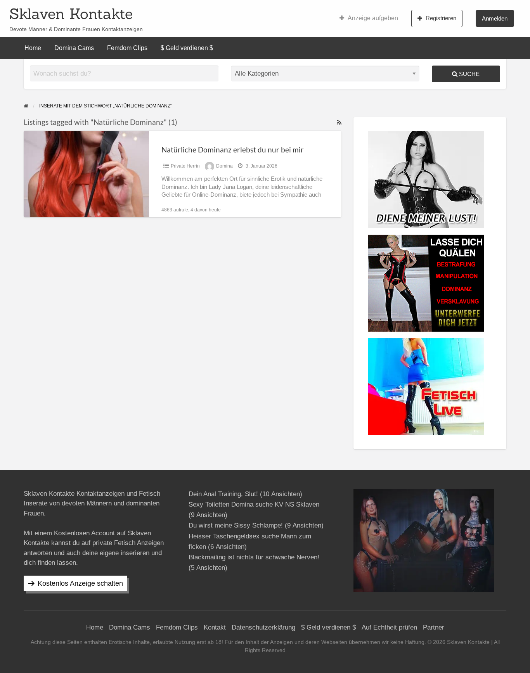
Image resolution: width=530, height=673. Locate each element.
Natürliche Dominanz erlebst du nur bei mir (232, 149)
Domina (224, 166)
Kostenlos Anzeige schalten (80, 583)
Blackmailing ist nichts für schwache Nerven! (254, 557)
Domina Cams (74, 48)
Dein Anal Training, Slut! (223, 494)
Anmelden (494, 18)
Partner (433, 627)
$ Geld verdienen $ (187, 48)
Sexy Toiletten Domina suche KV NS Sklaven (254, 504)
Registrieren (441, 18)
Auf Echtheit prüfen (389, 627)
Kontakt (215, 627)
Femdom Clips (127, 48)
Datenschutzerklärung (263, 627)
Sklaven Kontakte (71, 13)
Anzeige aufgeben (373, 18)
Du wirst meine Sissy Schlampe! (236, 525)
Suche (468, 74)
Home (32, 48)
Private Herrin (185, 166)
